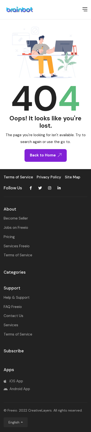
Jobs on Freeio (16, 227)
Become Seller (16, 218)
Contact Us (13, 315)
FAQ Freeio (13, 306)
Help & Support (17, 297)
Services (11, 325)
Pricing (9, 236)
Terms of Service (18, 255)
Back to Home (43, 155)
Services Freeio (17, 246)
